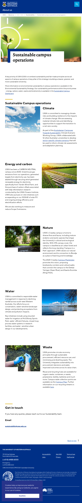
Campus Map (61, 382)
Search (76, 4)
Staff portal (70, 457)
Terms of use (71, 454)
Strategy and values (21, 15)
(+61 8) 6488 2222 (8, 465)
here (52, 387)
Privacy (58, 457)
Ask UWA (59, 454)
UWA (4, 15)
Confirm (22, 496)
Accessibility (46, 454)
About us (11, 15)
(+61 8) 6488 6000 (10, 459)
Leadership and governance (18, 15)
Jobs (43, 457)
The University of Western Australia (17, 449)
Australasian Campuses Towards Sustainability (58, 131)
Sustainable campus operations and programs (51, 15)
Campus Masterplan (66, 260)
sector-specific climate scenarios (56, 140)
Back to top (71, 441)
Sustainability (30, 15)
